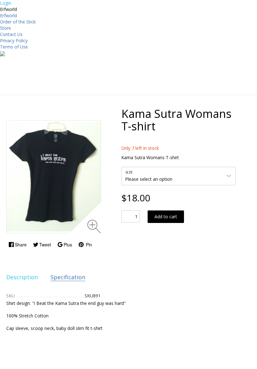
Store (5, 28)
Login (5, 3)
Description (22, 277)
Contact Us (11, 34)
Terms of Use (14, 47)
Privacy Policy (14, 40)
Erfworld (8, 15)
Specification (67, 277)
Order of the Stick (18, 22)
